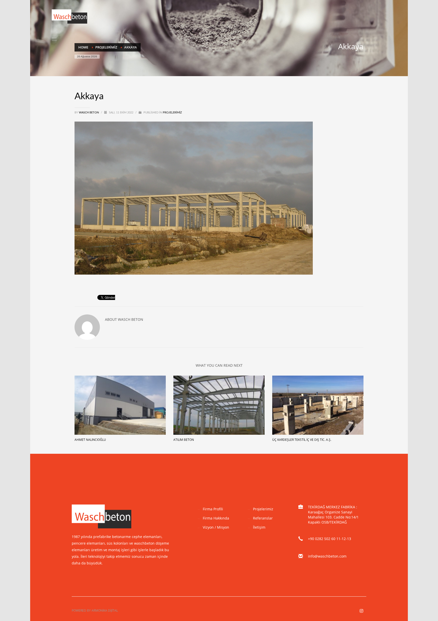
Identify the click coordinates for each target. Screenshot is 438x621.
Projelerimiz (172, 112)
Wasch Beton (89, 112)
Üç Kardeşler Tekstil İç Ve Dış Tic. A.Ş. (301, 440)
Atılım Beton (183, 440)
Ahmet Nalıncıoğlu (90, 440)
